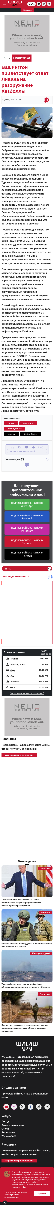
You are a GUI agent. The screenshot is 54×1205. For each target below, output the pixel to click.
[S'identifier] (44, 4)
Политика (21, 58)
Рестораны (8, 1132)
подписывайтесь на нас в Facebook (27, 517)
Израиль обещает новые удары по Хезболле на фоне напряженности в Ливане (27, 945)
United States (30, 434)
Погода (6, 1121)
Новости (45, 912)
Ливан (11, 423)
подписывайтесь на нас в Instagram (27, 529)
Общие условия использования (11, 1195)
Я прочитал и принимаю (15, 1194)
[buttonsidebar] (5, 4)
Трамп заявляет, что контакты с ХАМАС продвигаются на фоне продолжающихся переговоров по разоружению (21, 902)
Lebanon (11, 434)
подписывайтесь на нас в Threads (27, 554)
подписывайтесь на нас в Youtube (27, 542)
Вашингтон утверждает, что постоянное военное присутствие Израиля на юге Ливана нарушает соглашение (25, 1028)
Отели (5, 1128)
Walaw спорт (9, 1136)
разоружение (15, 429)
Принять (42, 1193)
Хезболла (28, 423)
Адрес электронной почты (19, 755)
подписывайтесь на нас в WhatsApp (27, 504)
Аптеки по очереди (13, 1125)
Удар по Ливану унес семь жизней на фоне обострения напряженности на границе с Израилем (26, 986)
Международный (41, 953)
